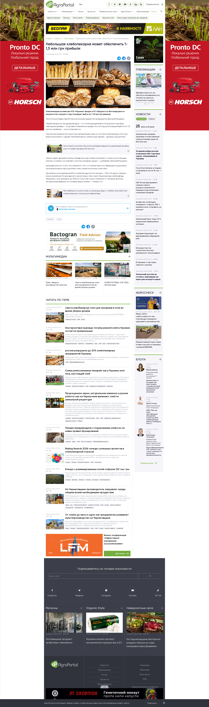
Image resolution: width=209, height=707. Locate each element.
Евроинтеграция (53, 18)
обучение (110, 386)
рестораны (95, 479)
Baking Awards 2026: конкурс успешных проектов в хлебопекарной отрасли (94, 450)
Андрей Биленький (71, 343)
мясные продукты (115, 505)
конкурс (68, 462)
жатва (83, 319)
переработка (89, 343)
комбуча (80, 421)
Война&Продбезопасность (77, 362)
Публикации (104, 670)
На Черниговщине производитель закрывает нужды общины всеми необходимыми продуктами (95, 491)
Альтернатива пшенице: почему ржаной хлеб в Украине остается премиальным (97, 329)
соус (71, 505)
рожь (104, 343)
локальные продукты (78, 386)
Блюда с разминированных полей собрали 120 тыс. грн (97, 469)
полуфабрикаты (88, 507)
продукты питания (93, 505)
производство (69, 507)
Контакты (145, 674)
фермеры (75, 479)
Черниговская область (80, 505)
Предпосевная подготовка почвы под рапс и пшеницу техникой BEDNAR (148, 344)
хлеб (59, 219)
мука (95, 343)
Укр (80, 4)
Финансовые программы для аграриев (132, 18)
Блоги (80, 11)
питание (88, 479)
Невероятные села (108, 11)
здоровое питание (71, 421)
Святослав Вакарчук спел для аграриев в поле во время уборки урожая (94, 309)
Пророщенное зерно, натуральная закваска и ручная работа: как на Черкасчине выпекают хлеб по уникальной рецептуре (96, 396)
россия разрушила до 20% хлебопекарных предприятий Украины (90, 352)
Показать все (147, 463)
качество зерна (90, 418)
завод (67, 505)
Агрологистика (108, 18)
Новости (58, 38)
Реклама (144, 670)
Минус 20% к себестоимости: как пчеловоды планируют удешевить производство (148, 317)
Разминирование (92, 18)
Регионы (66, 18)
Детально (120, 553)
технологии (98, 462)
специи (106, 505)
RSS (145, 679)
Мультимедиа (143, 11)
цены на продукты (86, 441)
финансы (81, 479)
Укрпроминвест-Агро (113, 343)
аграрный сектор (71, 319)
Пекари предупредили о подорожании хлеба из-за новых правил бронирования (95, 429)
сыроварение (79, 507)
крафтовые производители (98, 386)
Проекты (91, 11)
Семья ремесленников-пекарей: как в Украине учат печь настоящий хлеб (95, 372)
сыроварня (120, 528)
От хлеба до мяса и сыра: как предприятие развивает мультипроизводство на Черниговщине (97, 516)
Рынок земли (78, 18)
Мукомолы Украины (83, 462)
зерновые (81, 343)
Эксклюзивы (69, 38)
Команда (144, 665)
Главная (49, 38)
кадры (74, 441)
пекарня (50, 219)
